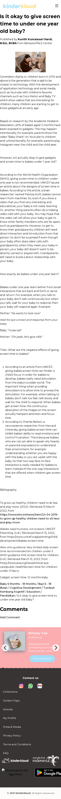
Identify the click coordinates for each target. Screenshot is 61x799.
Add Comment (10, 617)
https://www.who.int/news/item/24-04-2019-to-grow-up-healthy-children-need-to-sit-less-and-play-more (30, 518)
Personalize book (42, 658)
